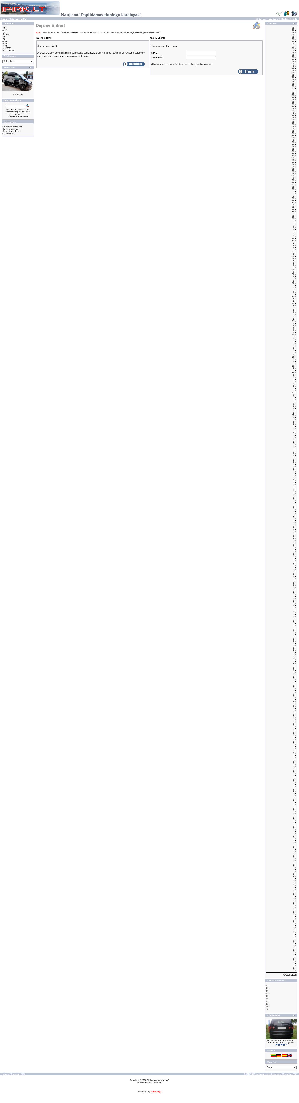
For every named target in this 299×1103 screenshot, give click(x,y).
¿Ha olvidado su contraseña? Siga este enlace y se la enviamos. (181, 64)
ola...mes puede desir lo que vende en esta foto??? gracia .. (281, 1041)
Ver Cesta (273, 19)
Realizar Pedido (289, 19)
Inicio (4, 19)
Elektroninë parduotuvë (158, 1080)
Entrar (24, 19)
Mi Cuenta (261, 19)
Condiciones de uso (11, 131)
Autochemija (8, 50)
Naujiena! (101, 14)
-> (3, 30)
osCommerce (155, 1082)
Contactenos (8, 133)
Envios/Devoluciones (12, 127)
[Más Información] (151, 33)
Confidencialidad (10, 129)
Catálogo (13, 19)
